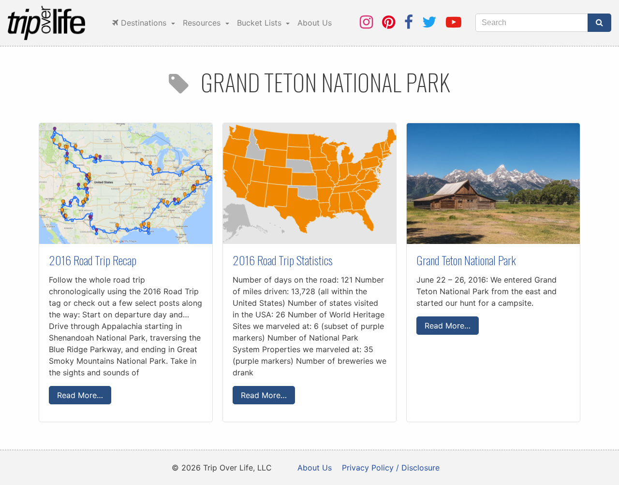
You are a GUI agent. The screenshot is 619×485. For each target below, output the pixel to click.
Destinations (143, 23)
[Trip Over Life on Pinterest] (389, 22)
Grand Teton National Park (466, 260)
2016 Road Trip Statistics (283, 260)
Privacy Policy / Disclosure (391, 467)
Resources (203, 23)
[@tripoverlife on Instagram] (366, 22)
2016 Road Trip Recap (92, 260)
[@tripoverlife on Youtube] (453, 22)
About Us (314, 23)
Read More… (80, 395)
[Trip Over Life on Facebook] (408, 22)
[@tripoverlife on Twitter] (429, 22)
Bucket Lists (260, 23)
